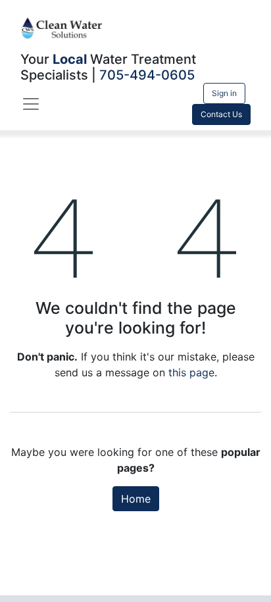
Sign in (224, 93)
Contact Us (221, 114)
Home (136, 498)
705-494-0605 (147, 75)
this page (191, 372)
